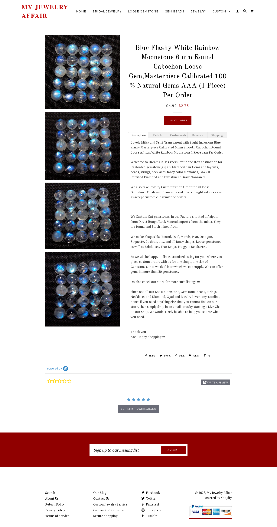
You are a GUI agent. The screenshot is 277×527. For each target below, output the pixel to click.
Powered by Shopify (218, 498)
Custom (220, 11)
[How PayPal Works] (210, 517)
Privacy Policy (55, 510)
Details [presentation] (157, 135)
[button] (215, 382)
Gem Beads (174, 11)
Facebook (152, 492)
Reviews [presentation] (197, 135)
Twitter (151, 498)
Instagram (153, 510)
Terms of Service (57, 516)
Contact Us (101, 498)
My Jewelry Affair (45, 11)
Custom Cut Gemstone (109, 510)
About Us (51, 498)
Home (81, 11)
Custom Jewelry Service (110, 504)
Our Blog (99, 492)
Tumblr (151, 516)
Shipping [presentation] (217, 135)
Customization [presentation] (178, 135)
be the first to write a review (138, 408)
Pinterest (152, 504)
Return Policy (55, 504)
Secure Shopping (105, 516)
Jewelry (198, 11)
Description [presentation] (138, 135)
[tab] (138, 135)
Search (50, 492)
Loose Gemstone (143, 11)
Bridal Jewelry (107, 11)
